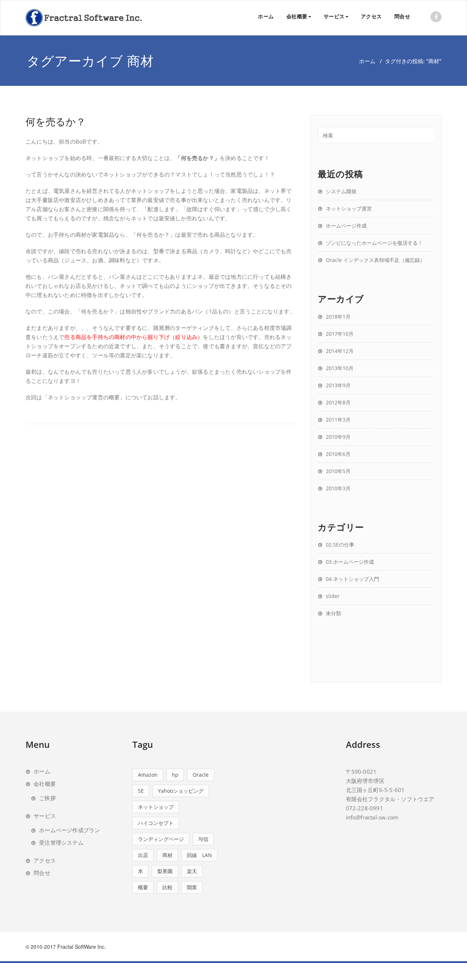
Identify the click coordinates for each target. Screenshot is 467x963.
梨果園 (165, 871)
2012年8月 (338, 402)
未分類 (333, 613)
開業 (192, 887)
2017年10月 (340, 333)
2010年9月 (338, 436)
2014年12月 (340, 350)
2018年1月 (338, 316)
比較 (167, 887)
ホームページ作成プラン (69, 830)
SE (141, 790)
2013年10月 (340, 368)
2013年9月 (338, 385)
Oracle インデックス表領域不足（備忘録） (375, 259)
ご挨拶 (47, 798)
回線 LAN (199, 855)
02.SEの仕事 (340, 544)
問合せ (402, 16)
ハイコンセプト (156, 822)
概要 (143, 887)
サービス (334, 16)
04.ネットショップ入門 (352, 578)
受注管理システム (61, 842)
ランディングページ (161, 839)
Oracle (201, 774)
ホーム (266, 16)
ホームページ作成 (346, 225)
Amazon (148, 774)
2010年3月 (338, 488)
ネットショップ (156, 806)
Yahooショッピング (181, 790)
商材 (167, 855)
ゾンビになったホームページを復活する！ (374, 242)
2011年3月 (338, 419)
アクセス (371, 16)
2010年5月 (338, 471)
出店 (143, 855)
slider (333, 596)
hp (175, 774)
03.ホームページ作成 (350, 561)
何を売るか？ (56, 121)
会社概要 (297, 16)
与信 (203, 839)
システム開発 (341, 191)
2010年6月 (338, 453)
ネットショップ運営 (349, 208)
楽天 (192, 871)
